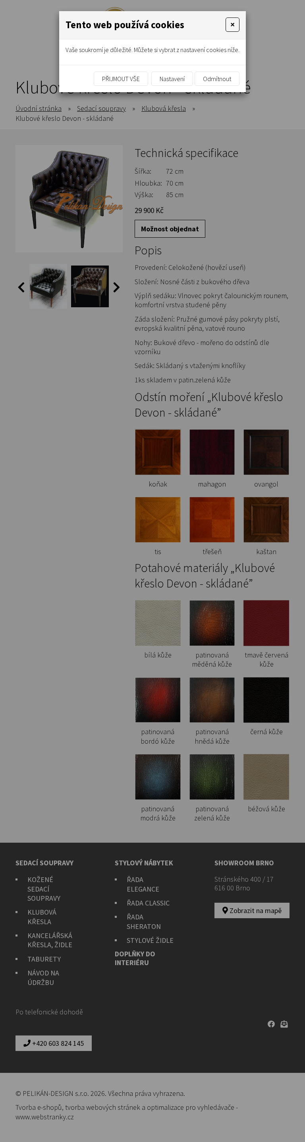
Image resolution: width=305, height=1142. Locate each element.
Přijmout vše (121, 79)
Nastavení (172, 79)
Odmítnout (217, 79)
